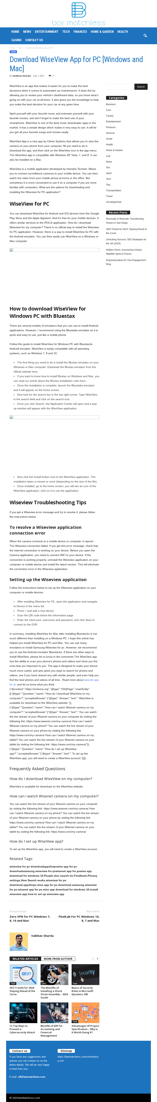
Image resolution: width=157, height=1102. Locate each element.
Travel (109, 196)
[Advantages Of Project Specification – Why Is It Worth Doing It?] (85, 1012)
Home (15, 32)
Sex (108, 167)
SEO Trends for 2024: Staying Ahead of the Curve (22, 991)
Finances (80, 32)
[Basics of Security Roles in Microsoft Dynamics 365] (85, 974)
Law (108, 156)
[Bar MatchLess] (78, 13)
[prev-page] (93, 959)
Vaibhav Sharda (22, 75)
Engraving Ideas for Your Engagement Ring (126, 262)
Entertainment (46, 32)
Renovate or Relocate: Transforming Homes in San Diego (125, 220)
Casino (16, 40)
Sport (109, 173)
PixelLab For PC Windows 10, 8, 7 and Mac (79, 918)
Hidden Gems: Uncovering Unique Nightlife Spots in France (124, 252)
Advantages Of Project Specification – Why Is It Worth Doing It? (85, 1029)
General (110, 133)
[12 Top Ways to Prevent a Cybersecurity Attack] (23, 1012)
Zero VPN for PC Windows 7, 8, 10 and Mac (30, 918)
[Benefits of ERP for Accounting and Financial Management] (54, 1012)
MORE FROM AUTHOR (58, 959)
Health (122, 32)
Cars (44, 983)
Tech (66, 32)
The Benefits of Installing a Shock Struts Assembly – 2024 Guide (54, 992)
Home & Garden (102, 32)
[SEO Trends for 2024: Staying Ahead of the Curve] (23, 974)
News (27, 32)
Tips (108, 184)
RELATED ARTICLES (25, 959)
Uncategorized (113, 202)
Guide (109, 138)
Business (111, 104)
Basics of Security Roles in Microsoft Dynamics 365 (82, 991)
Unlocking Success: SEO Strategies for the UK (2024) (126, 241)
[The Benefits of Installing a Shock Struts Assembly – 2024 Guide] (54, 974)
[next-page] (97, 959)
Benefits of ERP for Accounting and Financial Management (52, 1030)
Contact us (34, 40)
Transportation (113, 190)
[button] (145, 36)
